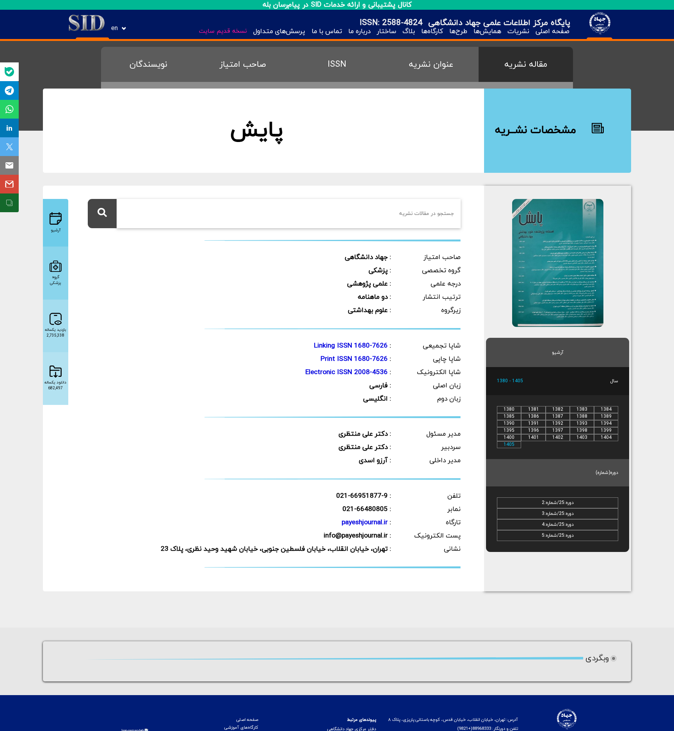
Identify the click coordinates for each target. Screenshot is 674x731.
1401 (533, 438)
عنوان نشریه (431, 65)
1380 (509, 409)
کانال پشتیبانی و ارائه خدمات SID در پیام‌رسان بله (337, 5)
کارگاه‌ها (432, 31)
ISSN (337, 65)
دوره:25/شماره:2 (558, 503)
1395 (509, 431)
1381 (533, 409)
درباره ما (359, 31)
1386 (533, 416)
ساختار (386, 31)
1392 (557, 424)
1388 (581, 416)
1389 (606, 416)
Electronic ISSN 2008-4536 (346, 372)
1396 (533, 431)
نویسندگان (148, 65)
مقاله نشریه (525, 65)
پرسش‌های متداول (279, 31)
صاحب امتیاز (242, 65)
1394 (606, 424)
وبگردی (597, 658)
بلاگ (409, 31)
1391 (533, 424)
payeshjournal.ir (365, 522)
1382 (557, 409)
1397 (557, 431)
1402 (557, 438)
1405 (509, 445)
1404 (606, 438)
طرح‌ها (458, 31)
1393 (581, 424)
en (114, 28)
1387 (557, 416)
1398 (581, 431)
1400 (509, 438)
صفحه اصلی (552, 31)
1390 (509, 424)
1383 (581, 409)
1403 (581, 438)
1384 (606, 409)
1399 (606, 431)
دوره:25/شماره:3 (558, 514)
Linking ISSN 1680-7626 (351, 346)
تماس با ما (327, 31)
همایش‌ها (487, 31)
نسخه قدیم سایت (223, 31)
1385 (509, 416)
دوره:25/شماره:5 (558, 535)
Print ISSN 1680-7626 (354, 359)
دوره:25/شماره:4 (558, 525)
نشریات (518, 31)
